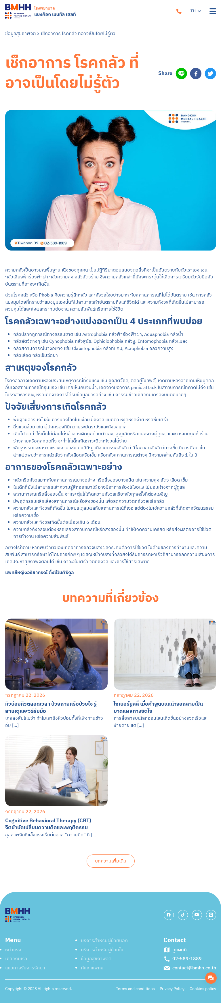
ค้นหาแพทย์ (133, 116)
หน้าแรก (129, 13)
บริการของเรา (136, 65)
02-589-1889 (168, 191)
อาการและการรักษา (142, 82)
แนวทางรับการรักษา (143, 47)
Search (134, 133)
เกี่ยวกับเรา (133, 30)
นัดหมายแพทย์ (166, 170)
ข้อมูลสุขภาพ (134, 99)
